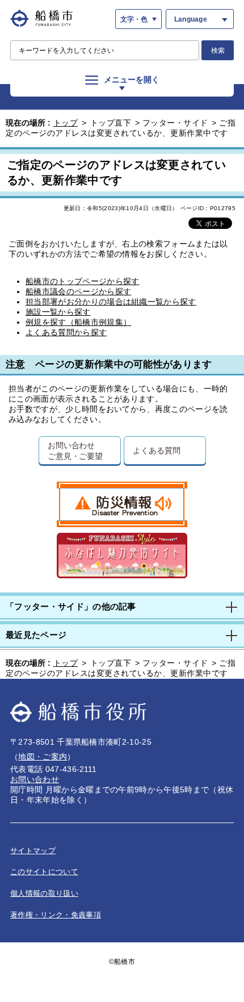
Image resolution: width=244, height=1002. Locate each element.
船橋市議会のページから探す (78, 291)
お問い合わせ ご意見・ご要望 (75, 450)
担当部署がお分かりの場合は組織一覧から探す (111, 301)
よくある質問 (156, 450)
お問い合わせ (34, 779)
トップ (65, 122)
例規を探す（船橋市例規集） (78, 322)
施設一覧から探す (58, 311)
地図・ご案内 (42, 756)
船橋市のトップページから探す (82, 281)
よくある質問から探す (66, 332)
